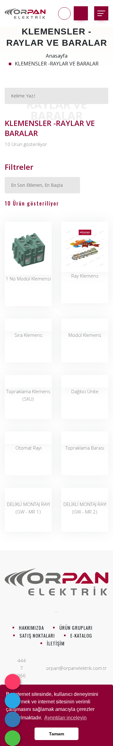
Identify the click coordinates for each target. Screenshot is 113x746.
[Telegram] (12, 700)
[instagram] (12, 682)
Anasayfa (56, 55)
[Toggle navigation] (101, 13)
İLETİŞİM (56, 643)
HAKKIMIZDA (31, 627)
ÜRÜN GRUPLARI (76, 627)
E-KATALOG (81, 635)
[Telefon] (12, 719)
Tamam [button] (56, 733)
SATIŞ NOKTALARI (37, 635)
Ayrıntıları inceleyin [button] (65, 717)
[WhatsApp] (12, 738)
